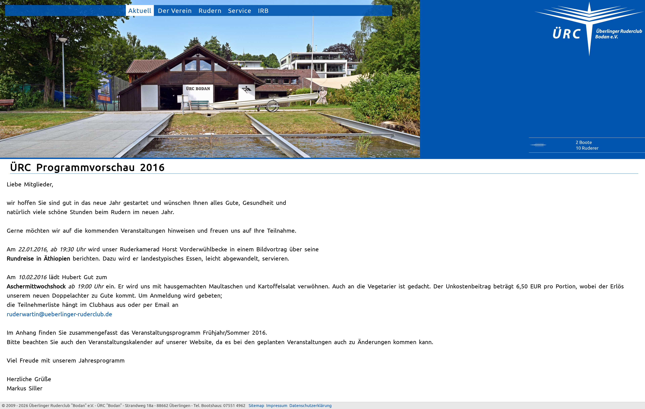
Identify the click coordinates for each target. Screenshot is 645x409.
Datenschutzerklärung (310, 405)
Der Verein (175, 10)
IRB (263, 10)
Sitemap (256, 405)
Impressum (276, 405)
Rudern (210, 10)
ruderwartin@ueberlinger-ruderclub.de (59, 314)
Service (239, 10)
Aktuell (139, 10)
